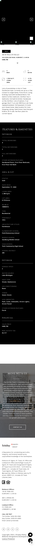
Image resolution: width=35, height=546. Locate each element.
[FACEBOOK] (3, 529)
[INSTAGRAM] (8, 529)
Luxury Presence (8, 539)
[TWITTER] (12, 529)
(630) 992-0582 (16, 516)
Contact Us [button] (17, 427)
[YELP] (17, 529)
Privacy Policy (21, 535)
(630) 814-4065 (16, 518)
